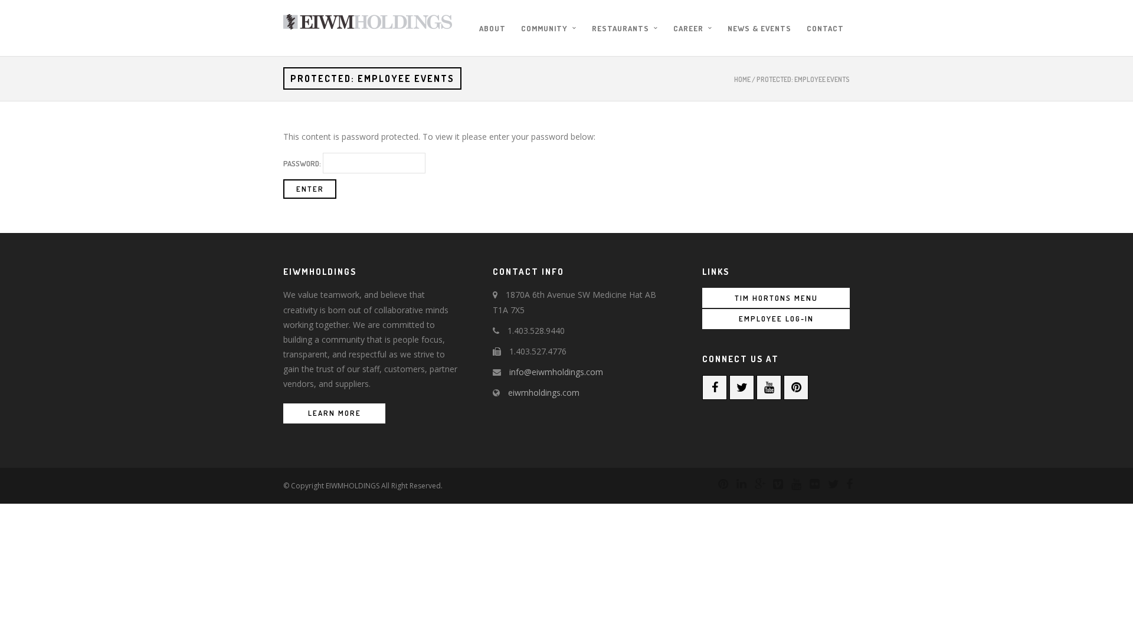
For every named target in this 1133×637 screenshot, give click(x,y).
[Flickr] (810, 484)
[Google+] (755, 484)
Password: (303, 163)
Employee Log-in (776, 318)
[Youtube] (769, 387)
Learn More (334, 413)
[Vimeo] (773, 484)
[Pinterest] (796, 387)
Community (544, 28)
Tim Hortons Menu (776, 298)
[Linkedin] (736, 484)
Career (688, 28)
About (492, 28)
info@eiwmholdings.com (556, 371)
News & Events (759, 28)
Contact (825, 28)
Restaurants (620, 28)
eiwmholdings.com (543, 392)
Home (742, 79)
